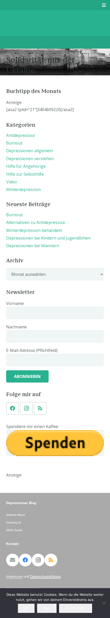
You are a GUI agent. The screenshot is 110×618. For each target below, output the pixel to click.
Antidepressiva (20, 135)
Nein (47, 608)
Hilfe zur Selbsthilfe (25, 174)
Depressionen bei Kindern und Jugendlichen (48, 238)
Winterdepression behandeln (34, 230)
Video (11, 182)
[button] (103, 5)
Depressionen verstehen (30, 158)
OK (26, 608)
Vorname (15, 303)
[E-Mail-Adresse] (12, 560)
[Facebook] (12, 408)
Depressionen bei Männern (32, 245)
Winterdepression (23, 189)
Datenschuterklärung (45, 576)
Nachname (16, 327)
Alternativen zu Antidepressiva (35, 222)
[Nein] (103, 602)
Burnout (14, 143)
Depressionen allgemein (29, 150)
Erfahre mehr (75, 608)
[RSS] (40, 408)
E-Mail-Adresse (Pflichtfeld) (32, 350)
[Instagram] (26, 408)
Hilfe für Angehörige (26, 166)
